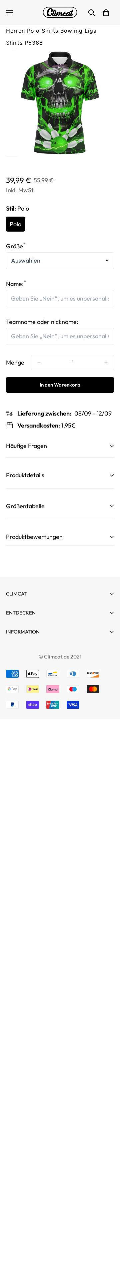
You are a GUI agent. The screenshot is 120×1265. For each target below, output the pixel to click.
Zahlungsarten (25, 662)
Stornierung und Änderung (41, 650)
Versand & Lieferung (33, 722)
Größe (15, 246)
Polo (15, 224)
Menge (15, 362)
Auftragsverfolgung (32, 643)
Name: (16, 284)
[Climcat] (60, 12)
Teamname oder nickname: (42, 322)
